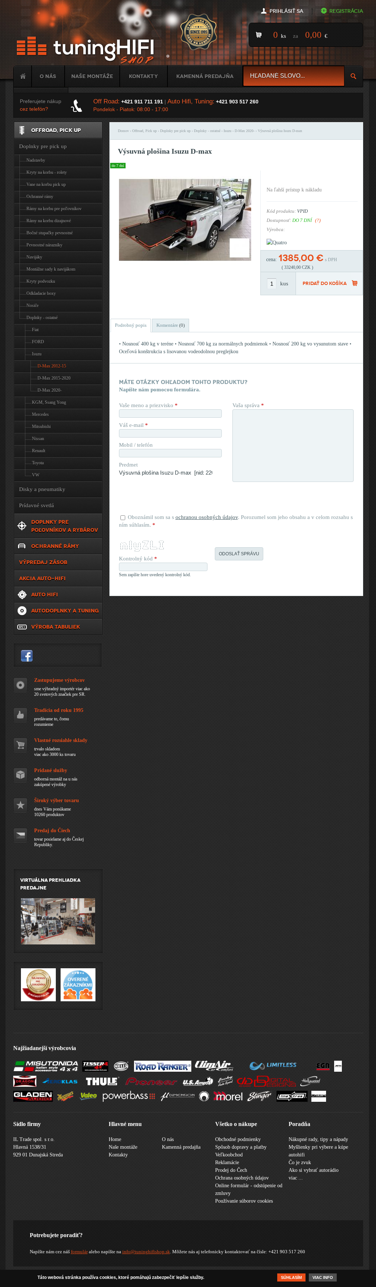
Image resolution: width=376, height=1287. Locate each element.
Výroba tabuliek (55, 627)
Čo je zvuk (300, 1162)
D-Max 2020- (244, 131)
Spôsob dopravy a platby (241, 1147)
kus (284, 283)
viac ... (296, 1178)
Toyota (38, 462)
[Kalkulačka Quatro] (277, 242)
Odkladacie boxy (41, 293)
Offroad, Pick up (144, 131)
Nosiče (32, 305)
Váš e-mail (133, 425)
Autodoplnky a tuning (65, 610)
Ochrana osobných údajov (242, 1178)
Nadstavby (35, 160)
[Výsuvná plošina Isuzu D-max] (185, 268)
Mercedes (40, 414)
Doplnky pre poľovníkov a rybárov (64, 526)
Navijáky (34, 257)
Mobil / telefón (136, 445)
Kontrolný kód (138, 559)
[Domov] (86, 50)
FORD (38, 341)
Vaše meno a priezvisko (148, 405)
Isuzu (227, 131)
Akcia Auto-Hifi (42, 578)
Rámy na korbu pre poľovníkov (54, 208)
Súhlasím (291, 1277)
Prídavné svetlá (36, 505)
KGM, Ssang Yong (49, 402)
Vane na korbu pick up (46, 184)
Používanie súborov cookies (244, 1201)
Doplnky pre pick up (175, 131)
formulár (79, 1251)
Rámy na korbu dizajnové (48, 220)
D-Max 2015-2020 (53, 378)
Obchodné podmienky (238, 1139)
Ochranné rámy (39, 196)
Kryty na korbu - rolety (46, 172)
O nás (48, 76)
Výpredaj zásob (43, 562)
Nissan (38, 438)
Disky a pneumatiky (42, 489)
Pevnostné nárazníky (44, 245)
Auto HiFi (44, 594)
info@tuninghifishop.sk (146, 1251)
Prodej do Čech (231, 1170)
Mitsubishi (41, 426)
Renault (38, 450)
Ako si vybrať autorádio (314, 1170)
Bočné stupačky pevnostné (49, 232)
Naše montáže (92, 76)
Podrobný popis (131, 325)
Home (22, 76)
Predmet (128, 465)
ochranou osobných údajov (207, 517)
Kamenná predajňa (205, 76)
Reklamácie (227, 1162)
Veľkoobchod (229, 1155)
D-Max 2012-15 (51, 366)
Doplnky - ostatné (207, 131)
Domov (123, 131)
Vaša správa (248, 405)
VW (35, 475)
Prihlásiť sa (286, 11)
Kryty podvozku (40, 281)
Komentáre (170, 325)
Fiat (35, 329)
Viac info (322, 1277)
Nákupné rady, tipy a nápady (318, 1139)
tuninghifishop (27, 656)
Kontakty (143, 76)
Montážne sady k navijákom (50, 269)
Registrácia (346, 11)
